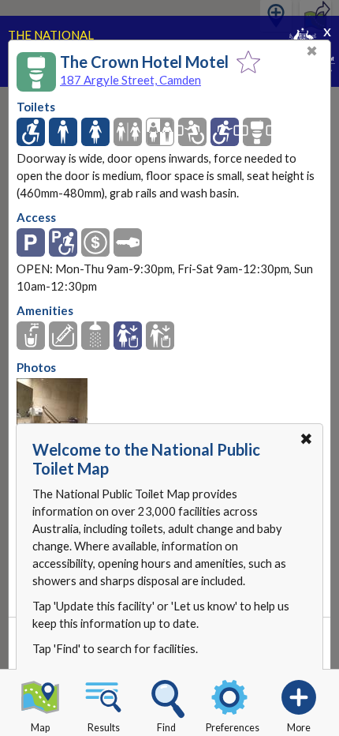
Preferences (232, 728)
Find (166, 728)
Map (40, 728)
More (299, 728)
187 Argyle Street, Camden (130, 80)
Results (104, 728)
